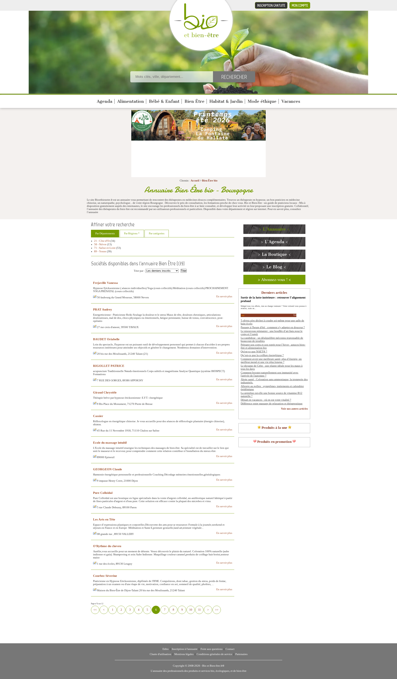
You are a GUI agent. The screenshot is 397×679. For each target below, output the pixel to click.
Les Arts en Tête (104, 519)
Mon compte (300, 5)
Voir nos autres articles (294, 408)
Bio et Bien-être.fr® (213, 665)
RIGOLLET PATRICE (108, 365)
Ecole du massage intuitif (110, 442)
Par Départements (105, 233)
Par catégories (156, 233)
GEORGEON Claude (107, 469)
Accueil (195, 180)
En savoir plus (224, 296)
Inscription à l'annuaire (184, 649)
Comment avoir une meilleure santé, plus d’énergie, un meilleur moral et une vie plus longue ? (271, 361)
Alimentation (130, 101)
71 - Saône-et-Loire (105, 247)
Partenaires (241, 654)
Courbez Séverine (105, 575)
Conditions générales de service (214, 654)
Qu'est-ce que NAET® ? (254, 351)
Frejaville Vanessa (105, 282)
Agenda (104, 101)
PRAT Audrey (102, 309)
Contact (230, 649)
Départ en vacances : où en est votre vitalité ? (266, 399)
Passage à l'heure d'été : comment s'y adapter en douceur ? (273, 327)
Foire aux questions (211, 649)
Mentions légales (184, 654)
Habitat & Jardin (226, 101)
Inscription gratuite (271, 5)
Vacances (290, 101)
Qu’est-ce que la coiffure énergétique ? (262, 355)
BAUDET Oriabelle (106, 339)
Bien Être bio (210, 180)
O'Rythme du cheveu (107, 546)
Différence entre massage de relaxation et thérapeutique (272, 403)
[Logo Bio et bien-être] (201, 36)
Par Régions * (132, 233)
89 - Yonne (100, 251)
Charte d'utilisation (160, 654)
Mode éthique (262, 101)
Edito (166, 649)
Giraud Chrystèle (105, 392)
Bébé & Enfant (164, 101)
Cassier (98, 416)
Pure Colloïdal (102, 492)
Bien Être (194, 101)
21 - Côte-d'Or (102, 240)
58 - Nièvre (100, 244)
